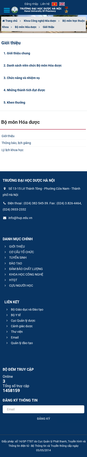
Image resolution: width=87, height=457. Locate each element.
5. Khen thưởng (14, 102)
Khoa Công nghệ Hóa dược (40, 20)
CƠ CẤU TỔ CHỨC (21, 252)
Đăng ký (43, 418)
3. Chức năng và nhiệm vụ (22, 78)
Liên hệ (45, 4)
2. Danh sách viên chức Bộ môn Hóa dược (33, 65)
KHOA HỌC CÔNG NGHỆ (25, 274)
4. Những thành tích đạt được (24, 90)
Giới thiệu (48, 27)
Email (14, 337)
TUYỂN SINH (17, 257)
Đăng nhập (31, 4)
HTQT (12, 280)
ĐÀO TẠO (15, 263)
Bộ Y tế (15, 315)
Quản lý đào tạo (21, 343)
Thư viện (16, 331)
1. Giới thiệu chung (17, 53)
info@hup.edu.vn (20, 218)
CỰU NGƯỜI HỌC (20, 285)
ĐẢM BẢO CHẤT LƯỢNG (25, 269)
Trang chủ (11, 20)
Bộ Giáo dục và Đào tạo (26, 309)
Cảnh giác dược (21, 326)
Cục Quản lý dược (22, 320)
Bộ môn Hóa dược (25, 27)
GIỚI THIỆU (16, 246)
